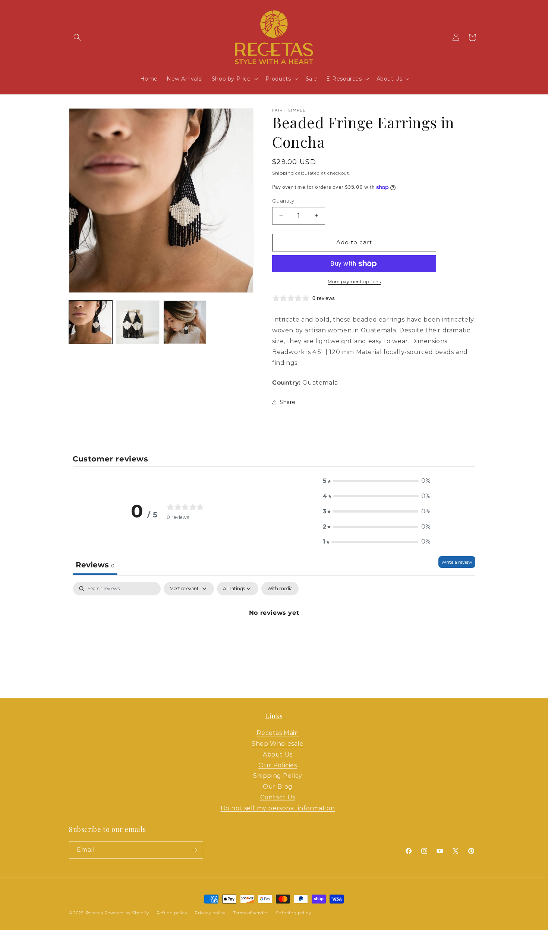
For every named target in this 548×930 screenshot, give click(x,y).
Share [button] (288, 402)
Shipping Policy (277, 775)
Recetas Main (277, 732)
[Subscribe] (194, 850)
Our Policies (277, 765)
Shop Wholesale (277, 743)
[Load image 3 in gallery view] (185, 322)
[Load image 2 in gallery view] (137, 322)
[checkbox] (280, 588)
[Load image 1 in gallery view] (90, 322)
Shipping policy (293, 912)
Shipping (283, 173)
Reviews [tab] (95, 564)
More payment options (354, 281)
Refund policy (172, 912)
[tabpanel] (274, 638)
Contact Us (277, 797)
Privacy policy (210, 912)
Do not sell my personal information (278, 808)
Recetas (94, 912)
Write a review (456, 562)
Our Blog (278, 786)
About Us (278, 754)
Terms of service (250, 912)
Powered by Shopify (126, 912)
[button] (77, 37)
